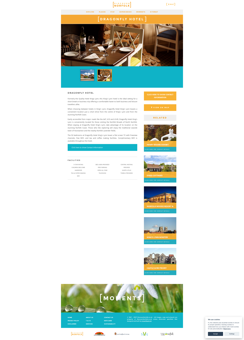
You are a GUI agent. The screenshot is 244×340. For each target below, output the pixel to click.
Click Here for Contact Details (157, 149)
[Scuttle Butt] (122, 335)
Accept (215, 334)
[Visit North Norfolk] (144, 335)
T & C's (88, 321)
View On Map (161, 107)
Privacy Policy (73, 321)
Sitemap (154, 12)
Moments (140, 12)
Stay (112, 12)
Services (89, 324)
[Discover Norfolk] (77, 335)
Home (70, 317)
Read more (227, 329)
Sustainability (109, 324)
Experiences (126, 12)
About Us (89, 317)
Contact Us (108, 317)
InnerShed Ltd (146, 321)
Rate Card (108, 321)
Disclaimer (72, 324)
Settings (231, 334)
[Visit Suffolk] (167, 335)
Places (102, 12)
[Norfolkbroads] (99, 335)
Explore (90, 12)
